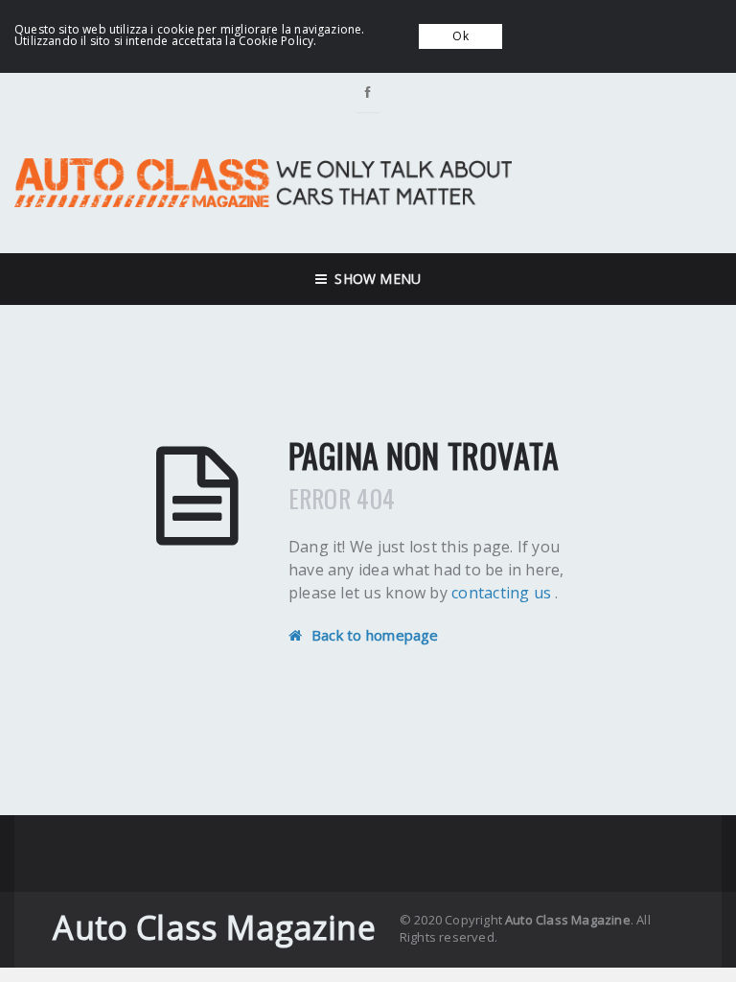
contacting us (503, 592)
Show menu (374, 278)
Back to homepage (375, 635)
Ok (460, 36)
